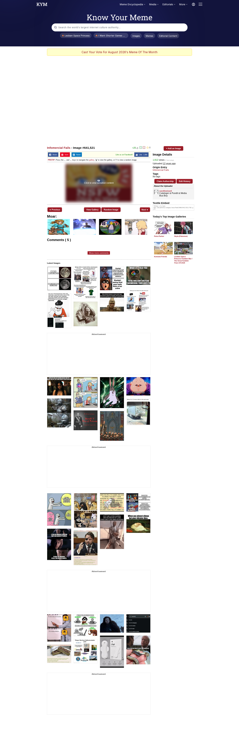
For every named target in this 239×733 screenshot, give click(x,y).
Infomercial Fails (58, 147)
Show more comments (99, 253)
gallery (91, 160)
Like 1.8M (142, 155)
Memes (149, 35)
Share (54, 155)
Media (152, 4)
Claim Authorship (165, 181)
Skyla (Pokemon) (181, 236)
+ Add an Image (173, 148)
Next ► (145, 209)
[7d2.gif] (98, 183)
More (182, 4)
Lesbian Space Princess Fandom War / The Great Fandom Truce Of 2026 (183, 260)
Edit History (184, 181)
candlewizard (165, 191)
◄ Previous (54, 209)
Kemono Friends (160, 257)
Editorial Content (168, 35)
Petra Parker (159, 236)
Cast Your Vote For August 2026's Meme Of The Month (120, 52)
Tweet (77, 155)
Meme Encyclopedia (131, 4)
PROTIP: (51, 160)
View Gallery (92, 209)
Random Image (111, 209)
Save (65, 155)
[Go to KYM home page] (42, 5)
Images (136, 35)
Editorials (168, 4)
